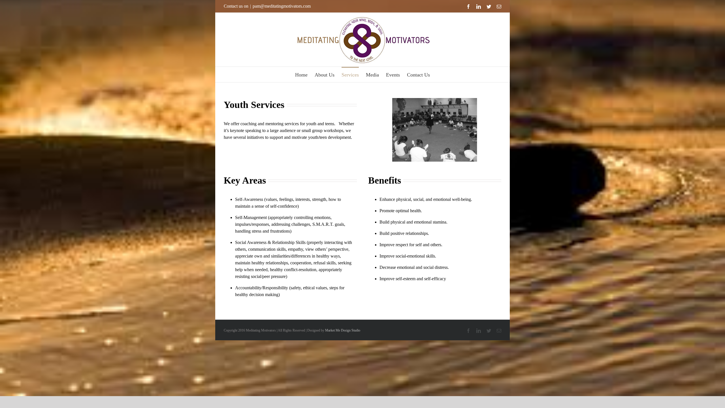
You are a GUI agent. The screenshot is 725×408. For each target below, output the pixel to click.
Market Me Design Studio (342, 330)
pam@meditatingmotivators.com (282, 6)
